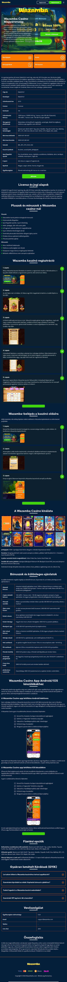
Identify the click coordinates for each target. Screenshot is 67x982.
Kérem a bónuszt (52, 34)
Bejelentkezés (55, 2)
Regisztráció (42, 2)
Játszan (34, 176)
